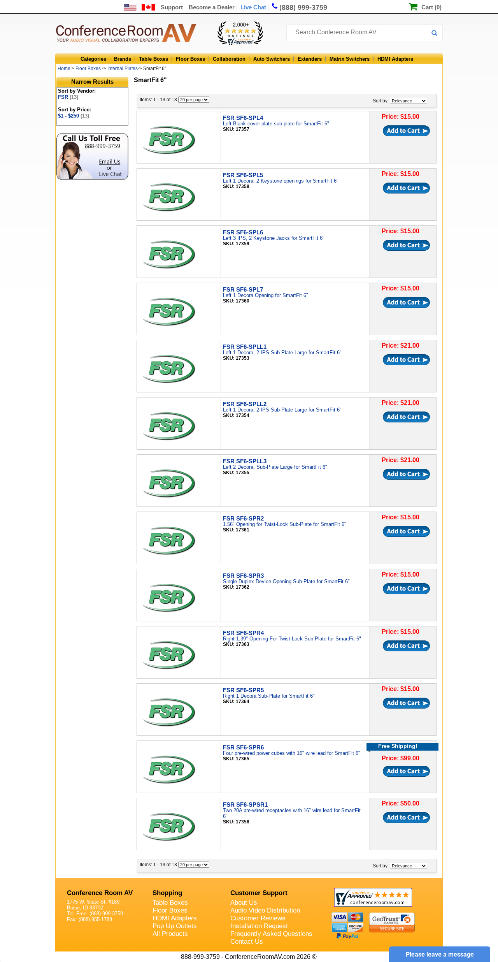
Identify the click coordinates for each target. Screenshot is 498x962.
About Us (243, 902)
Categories (93, 59)
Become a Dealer (212, 7)
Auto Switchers (271, 59)
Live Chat (253, 7)
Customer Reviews (258, 918)
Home (64, 68)
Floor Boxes (190, 59)
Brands (122, 59)
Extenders (310, 59)
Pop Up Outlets (175, 926)
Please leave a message (440, 954)
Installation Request (259, 926)
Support (172, 7)
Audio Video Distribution (265, 910)
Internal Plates (122, 68)
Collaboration (229, 59)
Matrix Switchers (350, 59)
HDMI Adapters (395, 59)
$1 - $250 (73, 116)
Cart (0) (431, 7)
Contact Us (246, 941)
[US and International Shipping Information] (139, 7)
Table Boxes (153, 59)
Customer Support (259, 893)
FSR (68, 97)
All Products (170, 933)
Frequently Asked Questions (271, 933)
